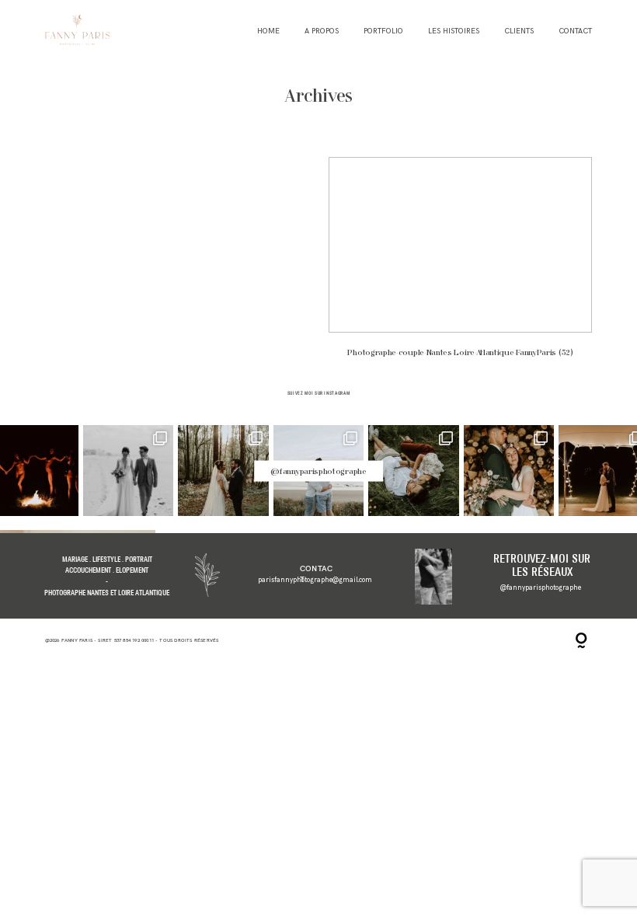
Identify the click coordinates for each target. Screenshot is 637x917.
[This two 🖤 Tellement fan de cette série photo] (223, 470)
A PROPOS (322, 31)
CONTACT (575, 31)
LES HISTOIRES (453, 31)
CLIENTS (519, 31)
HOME (268, 31)
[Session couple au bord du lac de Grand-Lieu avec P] (413, 470)
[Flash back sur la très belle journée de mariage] (128, 470)
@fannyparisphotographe (318, 471)
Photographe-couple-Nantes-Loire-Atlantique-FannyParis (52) (460, 264)
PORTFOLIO (383, 31)
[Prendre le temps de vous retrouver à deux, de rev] (509, 470)
